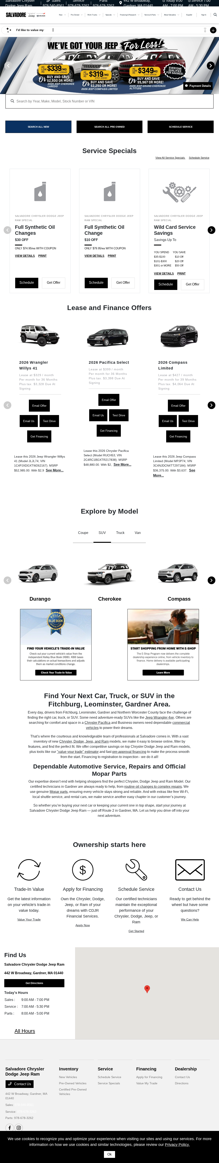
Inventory (68, 1069)
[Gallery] (109, 65)
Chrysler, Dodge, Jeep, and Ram (84, 741)
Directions (181, 1083)
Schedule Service (199, 157)
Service (105, 1069)
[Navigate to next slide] (216, 65)
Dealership (186, 1069)
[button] (147, 989)
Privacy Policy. (177, 1144)
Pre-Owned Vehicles (72, 1083)
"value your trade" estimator (78, 752)
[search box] (109, 99)
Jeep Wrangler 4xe (159, 717)
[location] (120, 3)
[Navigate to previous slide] (3, 65)
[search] (215, 15)
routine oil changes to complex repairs (153, 786)
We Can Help (190, 919)
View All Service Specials (170, 157)
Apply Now (82, 925)
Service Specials (109, 1083)
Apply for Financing (149, 1077)
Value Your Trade (29, 919)
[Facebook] (9, 1128)
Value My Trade (146, 1083)
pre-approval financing (129, 752)
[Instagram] (18, 1128)
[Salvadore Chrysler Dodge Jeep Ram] (25, 14)
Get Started (136, 931)
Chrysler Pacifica (97, 722)
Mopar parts (59, 792)
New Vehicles (68, 1077)
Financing (146, 1069)
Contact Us (22, 1084)
